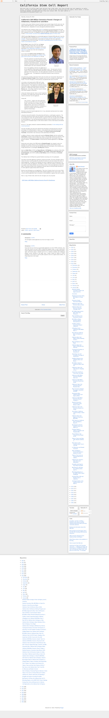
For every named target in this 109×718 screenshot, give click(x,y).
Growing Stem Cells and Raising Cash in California (77, 478)
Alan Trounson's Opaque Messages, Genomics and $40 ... (78, 390)
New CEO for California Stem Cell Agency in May (77, 334)
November (75, 267)
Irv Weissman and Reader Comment (30, 669)
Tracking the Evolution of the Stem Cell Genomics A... (78, 351)
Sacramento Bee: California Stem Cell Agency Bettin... (77, 394)
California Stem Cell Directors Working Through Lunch (77, 308)
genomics (31, 230)
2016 (72, 259)
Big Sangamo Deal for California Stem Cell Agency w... (77, 426)
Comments (85, 513)
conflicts (26, 230)
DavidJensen (52, 180)
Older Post (62, 304)
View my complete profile (75, 208)
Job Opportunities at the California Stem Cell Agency (77, 482)
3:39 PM (32, 246)
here (42, 29)
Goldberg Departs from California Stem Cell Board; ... (77, 360)
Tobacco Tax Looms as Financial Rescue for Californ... (77, 456)
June (73, 277)
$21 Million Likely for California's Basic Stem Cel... (78, 364)
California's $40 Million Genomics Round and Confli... (77, 381)
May (73, 279)
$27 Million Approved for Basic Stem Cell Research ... (77, 312)
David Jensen (81, 166)
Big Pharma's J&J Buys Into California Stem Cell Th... (77, 469)
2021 (72, 249)
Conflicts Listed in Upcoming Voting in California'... (77, 325)
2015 (72, 261)
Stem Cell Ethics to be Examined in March (77, 316)
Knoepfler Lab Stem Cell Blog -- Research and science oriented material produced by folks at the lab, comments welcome (78, 522)
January (74, 287)
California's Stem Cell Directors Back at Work (78, 304)
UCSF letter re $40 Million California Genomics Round (34, 180)
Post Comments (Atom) (46, 309)
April (73, 281)
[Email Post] (40, 228)
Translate (74, 513)
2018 (72, 255)
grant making (36, 230)
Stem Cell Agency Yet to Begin (29, 624)
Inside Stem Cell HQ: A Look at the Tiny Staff (77, 372)
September (75, 271)
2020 (72, 251)
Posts (83, 511)
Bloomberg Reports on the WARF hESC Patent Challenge (78, 473)
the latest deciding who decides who (77, 69)
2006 (72, 500)
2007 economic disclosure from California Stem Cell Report (76, 536)
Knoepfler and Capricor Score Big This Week (77, 465)
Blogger (61, 707)
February (74, 285)
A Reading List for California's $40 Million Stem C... (78, 329)
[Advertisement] (43, 291)
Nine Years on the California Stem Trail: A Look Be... (78, 444)
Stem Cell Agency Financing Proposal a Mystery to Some (77, 452)
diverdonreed (72, 81)
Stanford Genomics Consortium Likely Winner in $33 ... (77, 403)
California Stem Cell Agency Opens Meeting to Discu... (78, 338)
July (73, 275)
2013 (72, 486)
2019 (72, 253)
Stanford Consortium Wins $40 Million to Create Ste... (78, 297)
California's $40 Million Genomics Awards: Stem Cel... (77, 376)
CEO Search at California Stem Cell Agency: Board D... (78, 421)
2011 (72, 490)
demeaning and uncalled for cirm (77, 90)
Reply (26, 241)
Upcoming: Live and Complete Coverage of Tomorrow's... (78, 355)
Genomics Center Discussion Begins (77, 301)
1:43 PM (32, 237)
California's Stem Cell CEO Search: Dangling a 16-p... (78, 369)
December (75, 265)
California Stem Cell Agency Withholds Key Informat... (78, 346)
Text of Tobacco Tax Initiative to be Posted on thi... (77, 435)
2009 (72, 494)
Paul (70, 76)
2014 (72, 263)
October (74, 269)
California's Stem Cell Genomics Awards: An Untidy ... (77, 408)
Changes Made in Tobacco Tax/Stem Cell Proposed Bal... (78, 430)
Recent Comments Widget (83, 102)
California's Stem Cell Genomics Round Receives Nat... (77, 385)
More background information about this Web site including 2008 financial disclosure (78, 532)
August (74, 273)
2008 (72, 496)
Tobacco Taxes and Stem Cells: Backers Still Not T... (78, 440)
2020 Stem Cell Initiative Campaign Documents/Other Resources (77, 158)
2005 (72, 502)
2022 (72, 247)
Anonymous (72, 96)
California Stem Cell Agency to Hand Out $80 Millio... (77, 417)
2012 (72, 488)
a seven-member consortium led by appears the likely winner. (42, 33)
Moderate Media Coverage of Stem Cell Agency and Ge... (78, 290)
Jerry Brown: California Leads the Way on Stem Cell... (78, 412)
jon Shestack (72, 89)
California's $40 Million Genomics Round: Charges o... (77, 399)
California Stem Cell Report (44, 5)
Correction (74, 293)
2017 (72, 257)
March (74, 283)
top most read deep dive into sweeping (78, 82)
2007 (72, 498)
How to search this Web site (76, 543)
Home (43, 304)
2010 (72, 492)
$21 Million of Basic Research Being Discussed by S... (76, 320)
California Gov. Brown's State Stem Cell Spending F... (77, 461)
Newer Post (24, 304)
